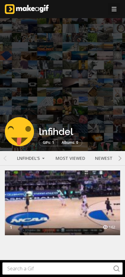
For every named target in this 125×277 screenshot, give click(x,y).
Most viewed (70, 158)
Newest (104, 158)
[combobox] (62, 268)
